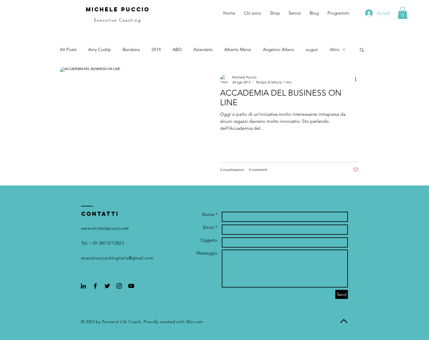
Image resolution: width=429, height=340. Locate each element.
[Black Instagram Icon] (119, 286)
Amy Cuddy (99, 49)
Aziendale (202, 49)
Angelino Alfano (278, 49)
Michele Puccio (118, 9)
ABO (177, 49)
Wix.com (194, 321)
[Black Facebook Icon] (95, 286)
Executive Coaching (117, 20)
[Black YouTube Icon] (131, 286)
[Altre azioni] (357, 79)
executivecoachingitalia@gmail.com (117, 258)
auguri (312, 49)
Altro (334, 49)
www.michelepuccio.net (105, 228)
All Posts (68, 49)
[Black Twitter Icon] (107, 286)
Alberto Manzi (237, 49)
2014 (156, 49)
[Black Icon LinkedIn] (83, 286)
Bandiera (131, 49)
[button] (402, 13)
